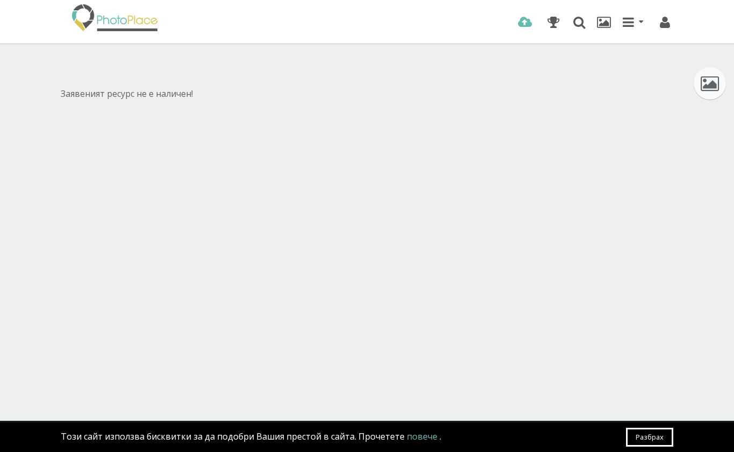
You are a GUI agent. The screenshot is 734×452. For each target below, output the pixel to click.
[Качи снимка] (524, 22)
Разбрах (650, 437)
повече (423, 436)
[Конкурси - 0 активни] (553, 22)
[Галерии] (604, 22)
